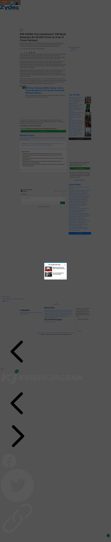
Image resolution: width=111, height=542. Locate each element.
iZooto (65, 278)
